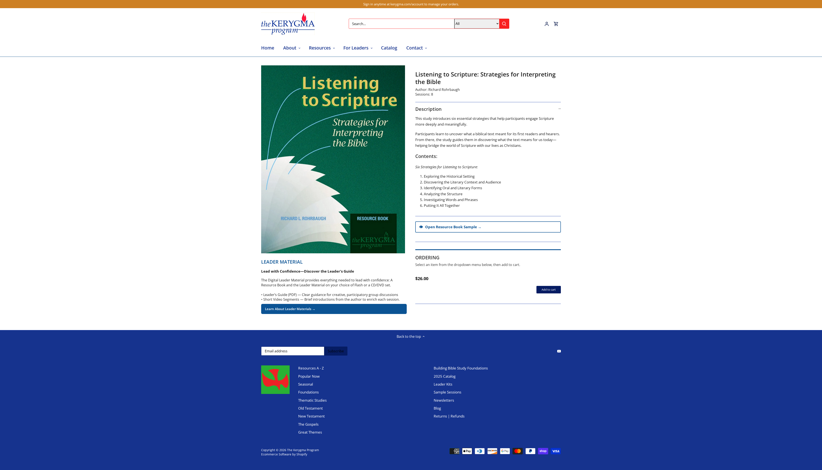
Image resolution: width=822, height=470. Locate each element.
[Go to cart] (556, 24)
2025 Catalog (445, 376)
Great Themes (310, 432)
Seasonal (305, 384)
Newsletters (444, 400)
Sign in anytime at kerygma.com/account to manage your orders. (411, 4)
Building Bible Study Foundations (461, 368)
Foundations (308, 392)
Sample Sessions (447, 392)
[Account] (546, 24)
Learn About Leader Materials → (290, 309)
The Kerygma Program (303, 450)
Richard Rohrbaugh (444, 89)
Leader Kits (443, 384)
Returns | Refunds (449, 416)
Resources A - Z (311, 368)
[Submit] (504, 24)
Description (428, 109)
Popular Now (309, 376)
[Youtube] (559, 351)
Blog (437, 408)
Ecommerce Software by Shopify (284, 454)
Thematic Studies (312, 400)
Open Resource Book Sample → (450, 226)
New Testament (311, 416)
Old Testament (310, 408)
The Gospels (308, 424)
